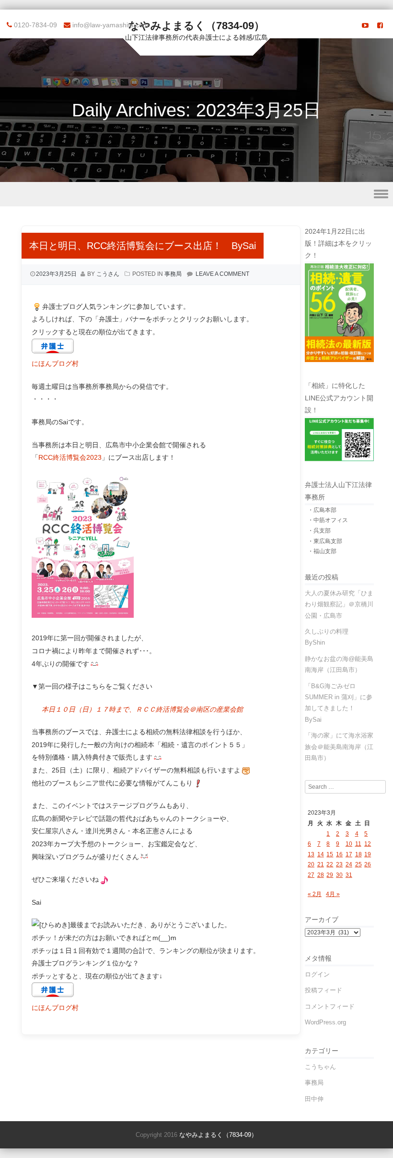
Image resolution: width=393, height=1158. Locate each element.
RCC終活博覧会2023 (70, 457)
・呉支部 (319, 530)
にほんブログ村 (55, 363)
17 (349, 854)
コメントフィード (330, 1006)
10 (349, 843)
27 (311, 875)
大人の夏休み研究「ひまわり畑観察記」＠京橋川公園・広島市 (339, 604)
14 (320, 854)
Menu (196, 194)
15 (329, 854)
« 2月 (315, 894)
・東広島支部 (325, 541)
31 (349, 875)
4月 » (333, 894)
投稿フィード (323, 990)
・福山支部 (322, 551)
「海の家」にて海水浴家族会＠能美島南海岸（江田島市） (339, 746)
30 (339, 875)
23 (339, 864)
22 (329, 864)
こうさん (107, 274)
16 (339, 854)
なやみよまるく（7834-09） (196, 26)
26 (367, 864)
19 (367, 854)
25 (358, 864)
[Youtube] (365, 25)
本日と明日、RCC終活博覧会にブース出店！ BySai (142, 245)
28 (320, 875)
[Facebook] (380, 25)
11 (358, 843)
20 (311, 864)
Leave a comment (222, 274)
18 (358, 854)
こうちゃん (320, 1066)
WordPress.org (325, 1022)
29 (329, 875)
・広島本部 (322, 510)
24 (349, 864)
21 (320, 864)
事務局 (173, 274)
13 (311, 854)
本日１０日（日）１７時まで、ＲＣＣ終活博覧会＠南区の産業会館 (142, 709)
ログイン (317, 974)
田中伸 (314, 1098)
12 (367, 843)
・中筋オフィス (328, 520)
